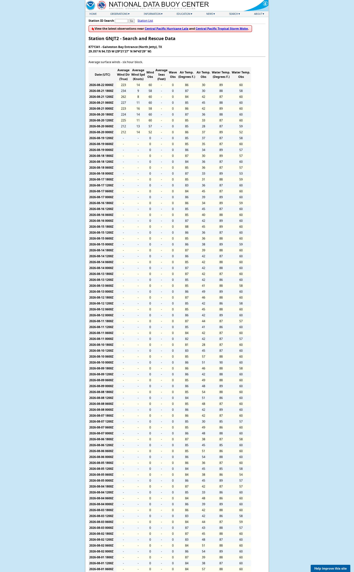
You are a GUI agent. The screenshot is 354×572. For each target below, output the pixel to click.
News (209, 13)
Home (93, 13)
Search (233, 13)
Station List (145, 21)
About (258, 13)
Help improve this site (330, 568)
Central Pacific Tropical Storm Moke (222, 29)
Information (152, 13)
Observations (119, 13)
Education (183, 13)
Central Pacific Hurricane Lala (166, 29)
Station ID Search (101, 21)
